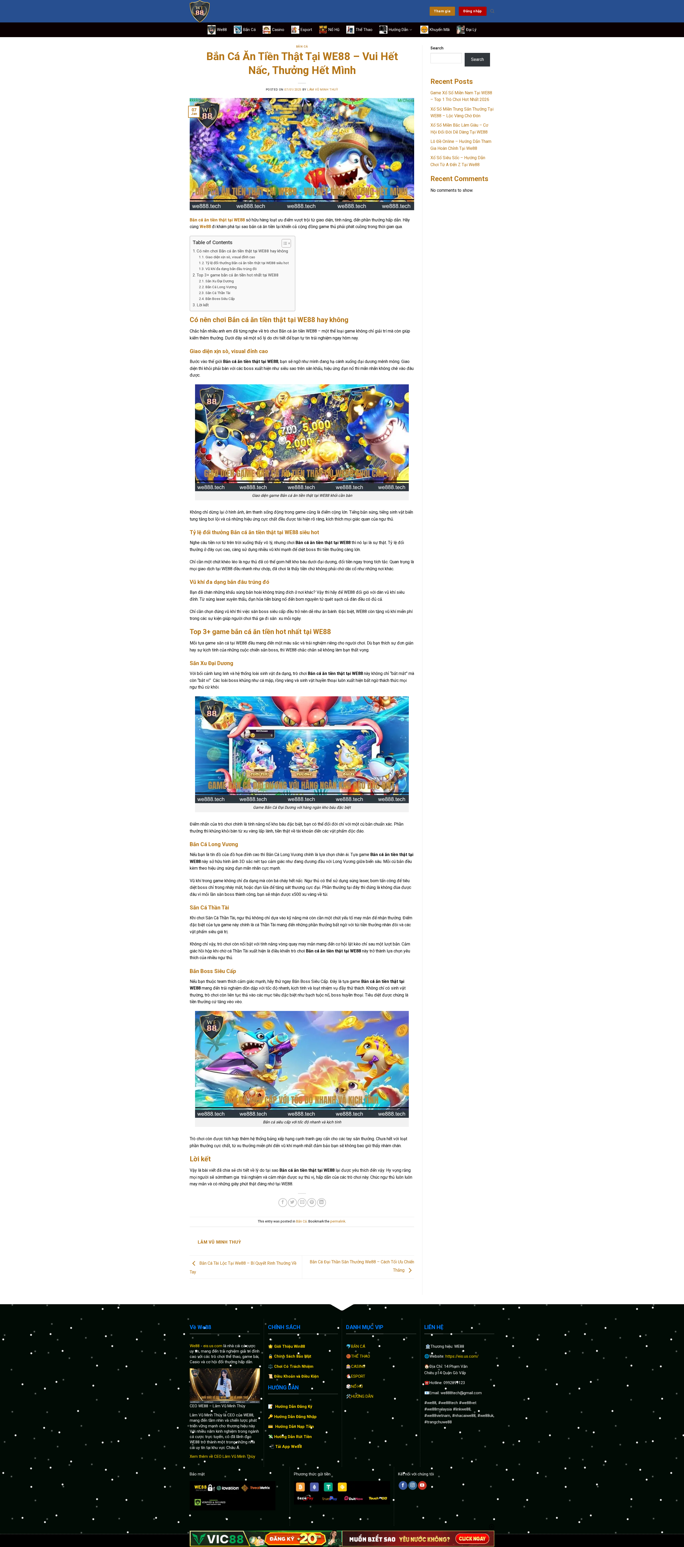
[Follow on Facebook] (403, 1485)
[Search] (492, 11)
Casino (278, 29)
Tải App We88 (288, 1446)
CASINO (358, 1366)
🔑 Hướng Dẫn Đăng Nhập (292, 1416)
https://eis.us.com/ (462, 1356)
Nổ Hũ (333, 29)
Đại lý (471, 29)
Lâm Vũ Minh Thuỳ (322, 89)
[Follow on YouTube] (422, 1485)
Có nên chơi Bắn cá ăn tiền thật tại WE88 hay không (243, 251)
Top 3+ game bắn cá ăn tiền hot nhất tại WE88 (238, 275)
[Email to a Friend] (302, 1202)
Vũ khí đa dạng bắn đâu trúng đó (231, 269)
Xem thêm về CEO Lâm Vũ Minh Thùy (222, 1456)
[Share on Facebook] (282, 1202)
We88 (222, 29)
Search (437, 48)
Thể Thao (364, 29)
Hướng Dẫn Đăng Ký (293, 1406)
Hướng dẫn (398, 29)
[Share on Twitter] (292, 1202)
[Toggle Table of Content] (284, 243)
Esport (306, 29)
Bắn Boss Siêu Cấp (220, 298)
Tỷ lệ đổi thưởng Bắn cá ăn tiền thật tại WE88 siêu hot (247, 263)
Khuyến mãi (440, 29)
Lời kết (203, 305)
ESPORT (358, 1376)
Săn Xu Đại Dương (219, 281)
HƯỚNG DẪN (362, 1396)
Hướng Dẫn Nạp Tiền (294, 1426)
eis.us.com (212, 1345)
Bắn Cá (249, 29)
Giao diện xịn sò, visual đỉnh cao (230, 257)
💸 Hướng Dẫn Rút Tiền (290, 1436)
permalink (337, 1221)
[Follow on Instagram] (412, 1485)
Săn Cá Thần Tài (217, 293)
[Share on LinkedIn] (321, 1202)
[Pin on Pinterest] (311, 1202)
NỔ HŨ (357, 1386)
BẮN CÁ (358, 1346)
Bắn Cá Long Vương (221, 287)
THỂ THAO (360, 1356)
